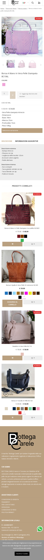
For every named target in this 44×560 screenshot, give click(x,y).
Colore (4, 78)
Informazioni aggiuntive (26, 139)
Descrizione (7, 139)
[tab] (7, 139)
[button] (29, 93)
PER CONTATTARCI (8, 503)
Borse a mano (22, 8)
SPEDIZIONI (6, 505)
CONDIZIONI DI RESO (9, 508)
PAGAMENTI (6, 500)
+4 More (24, 411)
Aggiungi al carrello (12, 301)
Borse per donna (11, 8)
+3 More (24, 296)
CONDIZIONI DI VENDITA (10, 497)
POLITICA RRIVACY (8, 510)
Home (2, 8)
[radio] (4, 83)
